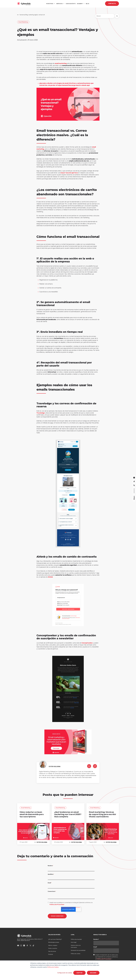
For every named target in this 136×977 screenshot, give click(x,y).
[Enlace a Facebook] (27, 946)
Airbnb (50, 577)
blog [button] (87, 3)
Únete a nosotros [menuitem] (52, 948)
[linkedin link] (89, 766)
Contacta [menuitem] (50, 954)
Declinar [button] (93, 973)
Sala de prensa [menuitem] (52, 951)
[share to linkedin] (134, 478)
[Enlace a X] (30, 946)
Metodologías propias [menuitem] (53, 942)
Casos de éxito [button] (71, 3)
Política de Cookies (53, 967)
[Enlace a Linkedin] (24, 946)
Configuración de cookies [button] (64, 973)
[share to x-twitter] (134, 485)
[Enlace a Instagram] (21, 946)
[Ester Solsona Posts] (95, 766)
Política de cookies (75, 953)
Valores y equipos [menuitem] (52, 945)
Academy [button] (80, 3)
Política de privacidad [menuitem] (76, 939)
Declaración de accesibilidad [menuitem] (78, 950)
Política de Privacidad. (104, 959)
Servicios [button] (59, 3)
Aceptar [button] (79, 973)
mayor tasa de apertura (69, 173)
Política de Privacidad (57, 904)
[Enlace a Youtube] (18, 946)
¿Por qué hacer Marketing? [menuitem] (55, 939)
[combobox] (105, 16)
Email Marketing (23, 22)
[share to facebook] (134, 481)
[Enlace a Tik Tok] (33, 946)
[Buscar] (117, 16)
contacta (112, 3)
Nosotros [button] (50, 3)
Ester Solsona (42, 842)
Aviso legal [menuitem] (73, 942)
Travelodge (41, 413)
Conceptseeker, (87, 643)
